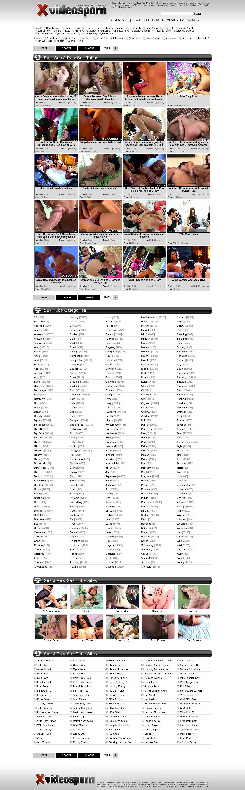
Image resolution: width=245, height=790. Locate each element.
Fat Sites (114, 733)
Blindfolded (40, 467)
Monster (145, 351)
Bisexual (39, 450)
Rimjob (145, 532)
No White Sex (116, 695)
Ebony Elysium (81, 738)
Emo (72, 476)
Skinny (180, 325)
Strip (179, 390)
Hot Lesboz (150, 699)
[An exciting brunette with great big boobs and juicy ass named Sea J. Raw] (144, 139)
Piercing (145, 450)
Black (37, 459)
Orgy (144, 407)
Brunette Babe (53, 28)
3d (35, 317)
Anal (36, 347)
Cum (72, 390)
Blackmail (39, 463)
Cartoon (38, 536)
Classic (74, 321)
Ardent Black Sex (82, 707)
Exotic (73, 493)
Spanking (182, 355)
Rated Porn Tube (82, 686)
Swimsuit (182, 407)
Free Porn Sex (188, 720)
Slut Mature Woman (191, 690)
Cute (72, 403)
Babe (37, 381)
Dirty (72, 441)
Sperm (180, 360)
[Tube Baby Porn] (188, 93)
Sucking (181, 398)
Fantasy (74, 515)
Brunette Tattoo (62, 31)
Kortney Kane (70, 38)
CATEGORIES (189, 20)
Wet (179, 532)
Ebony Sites (115, 673)
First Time (75, 545)
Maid (108, 558)
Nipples (145, 368)
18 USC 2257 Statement (185, 786)
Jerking (109, 484)
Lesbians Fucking (88, 33)
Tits (179, 454)
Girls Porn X (187, 712)
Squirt (180, 368)
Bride (37, 502)
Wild (179, 545)
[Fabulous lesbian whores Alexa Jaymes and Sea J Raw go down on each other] (144, 93)
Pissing (145, 454)
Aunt (36, 377)
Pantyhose (147, 429)
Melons (145, 325)
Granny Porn (151, 686)
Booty (37, 493)
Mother (145, 355)
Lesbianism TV (152, 707)
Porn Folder (187, 733)
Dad (72, 411)
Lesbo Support (152, 729)
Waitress (182, 519)
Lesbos (148, 733)
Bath (36, 394)
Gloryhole (110, 381)
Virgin (180, 510)
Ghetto (109, 364)
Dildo (73, 437)
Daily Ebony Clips (83, 720)
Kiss (107, 497)
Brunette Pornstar (66, 33)
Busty (37, 527)
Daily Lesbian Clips (119, 725)
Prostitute (146, 493)
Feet (72, 523)
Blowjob (38, 476)
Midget (145, 330)
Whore (180, 536)
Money (145, 347)
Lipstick (109, 549)
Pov (143, 472)
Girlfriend (110, 368)
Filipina (74, 536)
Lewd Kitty (150, 738)
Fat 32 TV (114, 729)
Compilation (76, 360)
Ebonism (78, 729)
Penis (144, 437)
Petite (144, 446)
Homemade (112, 424)
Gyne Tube (79, 669)
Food (108, 317)
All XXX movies (51, 610)
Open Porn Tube (189, 729)
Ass (36, 368)
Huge (108, 437)
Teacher (181, 424)
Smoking (182, 338)
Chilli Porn (186, 738)
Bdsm (37, 407)
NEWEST (66, 48)
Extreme (74, 497)
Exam (73, 489)
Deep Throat (77, 424)
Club (72, 338)
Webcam (182, 523)
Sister (180, 321)
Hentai (109, 416)
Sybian (181, 416)
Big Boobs (40, 424)
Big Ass (38, 420)
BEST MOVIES (119, 20)
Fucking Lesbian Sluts (121, 742)
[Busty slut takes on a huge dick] (100, 185)
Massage (110, 566)
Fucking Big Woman (120, 738)
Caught (38, 549)
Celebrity (39, 553)
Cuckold (74, 386)
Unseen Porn (44, 716)
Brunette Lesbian (93, 28)
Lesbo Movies (152, 725)
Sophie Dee (102, 38)
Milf (143, 334)
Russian (145, 536)
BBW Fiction (115, 699)
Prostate (146, 489)
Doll (72, 454)
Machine (110, 553)
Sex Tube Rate (81, 690)
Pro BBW (185, 686)
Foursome (111, 330)
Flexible (74, 566)
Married (109, 562)
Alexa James (53, 38)
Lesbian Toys (44, 31)
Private (145, 484)
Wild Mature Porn (190, 703)
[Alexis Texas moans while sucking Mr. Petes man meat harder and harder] (56, 93)
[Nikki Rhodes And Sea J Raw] (144, 277)
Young (180, 562)
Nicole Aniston (57, 41)
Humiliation (111, 441)
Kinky (108, 493)
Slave (180, 330)
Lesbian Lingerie (141, 31)
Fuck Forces (158, 640)
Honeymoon (112, 429)
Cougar (74, 368)
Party (144, 433)
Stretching (182, 386)
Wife (179, 540)
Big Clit (38, 429)
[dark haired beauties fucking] (56, 185)
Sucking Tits (135, 28)
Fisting (73, 553)
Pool (143, 463)
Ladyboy (110, 515)
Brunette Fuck (122, 31)
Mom (144, 342)
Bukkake (39, 519)
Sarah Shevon (153, 38)
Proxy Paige (171, 38)
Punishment (148, 502)
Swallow (181, 403)
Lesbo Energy (152, 720)
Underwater (183, 484)
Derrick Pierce (76, 41)
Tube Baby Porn (82, 703)
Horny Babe (108, 33)
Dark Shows (80, 725)
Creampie (75, 381)
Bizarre (38, 454)
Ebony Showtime (118, 669)
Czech (73, 407)
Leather (109, 527)
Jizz (107, 489)
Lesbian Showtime (154, 712)
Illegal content (202, 786)
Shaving (145, 562)
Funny (109, 342)
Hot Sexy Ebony (118, 677)
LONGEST (89, 48)
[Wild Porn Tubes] (188, 231)
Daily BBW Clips (118, 720)
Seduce (145, 553)
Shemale (146, 566)
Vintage (181, 506)
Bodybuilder (41, 480)
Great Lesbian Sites (155, 690)
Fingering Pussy (163, 31)
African (38, 330)
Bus (36, 523)
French (109, 334)
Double (74, 463)
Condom (74, 364)
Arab (36, 360)
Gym (108, 398)
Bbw (36, 403)
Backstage (40, 390)
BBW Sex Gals (117, 703)
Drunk (73, 467)
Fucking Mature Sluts (156, 664)
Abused (38, 321)
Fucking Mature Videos (157, 669)
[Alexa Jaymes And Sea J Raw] (188, 277)
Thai (179, 437)
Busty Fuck (168, 28)
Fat (72, 519)
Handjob (110, 407)
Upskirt (181, 497)
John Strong (187, 38)
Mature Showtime (190, 669)
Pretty (144, 480)
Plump (144, 459)
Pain (143, 420)
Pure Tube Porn (82, 682)
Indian (108, 450)
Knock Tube (79, 673)
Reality (145, 510)
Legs (108, 532)
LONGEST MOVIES (165, 20)
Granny (109, 390)
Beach (37, 411)
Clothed (74, 334)
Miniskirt (145, 338)
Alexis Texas (135, 38)
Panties (145, 424)
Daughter (75, 420)
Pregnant (146, 476)
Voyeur (181, 515)
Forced (109, 325)
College (74, 351)
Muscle (145, 360)
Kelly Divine (118, 38)
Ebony (73, 472)
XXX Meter (186, 707)
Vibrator (181, 502)
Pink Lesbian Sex (190, 677)
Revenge (146, 523)
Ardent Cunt (122, 610)
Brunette (39, 510)
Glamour (110, 373)
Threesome (183, 441)
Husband (110, 446)
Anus (37, 355)
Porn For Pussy (189, 716)
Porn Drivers (194, 640)
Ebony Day (79, 733)
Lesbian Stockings (115, 28)
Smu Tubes (79, 699)
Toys (179, 459)
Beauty (38, 416)
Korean (109, 506)
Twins (180, 472)
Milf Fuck (79, 31)
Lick (107, 540)
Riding (144, 527)
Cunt (72, 398)
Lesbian (109, 536)
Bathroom (39, 398)
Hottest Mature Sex (155, 703)
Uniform (181, 489)
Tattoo (180, 420)
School (145, 540)
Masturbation (148, 317)
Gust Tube (79, 664)
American (39, 342)
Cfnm (37, 558)
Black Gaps (79, 716)
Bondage (39, 484)
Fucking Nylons (153, 677)
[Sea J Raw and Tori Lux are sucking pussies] (144, 231)
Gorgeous (111, 386)
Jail (107, 472)
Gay (107, 355)
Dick (72, 433)
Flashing (74, 562)
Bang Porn (158, 610)
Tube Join (86, 610)
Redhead (146, 515)
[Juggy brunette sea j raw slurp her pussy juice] (100, 231)
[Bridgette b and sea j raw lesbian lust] (100, 139)
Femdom (75, 527)
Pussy (144, 506)
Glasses (110, 377)
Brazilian (39, 497)
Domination (76, 459)
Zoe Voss (86, 38)
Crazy (73, 377)
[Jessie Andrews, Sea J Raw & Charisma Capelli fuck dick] (100, 93)
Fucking (109, 338)
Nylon (144, 381)
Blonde (38, 472)
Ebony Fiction (80, 742)
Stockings (182, 377)
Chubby (74, 317)
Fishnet (74, 549)
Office (144, 386)
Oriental (145, 411)
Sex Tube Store (82, 695)
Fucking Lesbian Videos (157, 660)
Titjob (180, 450)
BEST (44, 48)
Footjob (109, 321)
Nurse (144, 377)
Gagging (110, 347)
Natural (145, 364)
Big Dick (38, 437)
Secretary (146, 549)
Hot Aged (149, 695)
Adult (40, 738)
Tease (180, 429)
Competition (76, 355)
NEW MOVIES (140, 20)
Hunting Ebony (117, 686)
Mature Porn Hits (189, 664)
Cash (37, 540)
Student (181, 394)
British (37, 506)
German (110, 360)
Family (73, 510)
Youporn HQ (44, 729)
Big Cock (39, 433)
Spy (179, 364)
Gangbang (111, 351)
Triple (180, 467)
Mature (145, 321)
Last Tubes (87, 640)
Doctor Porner (189, 742)
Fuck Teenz (150, 682)
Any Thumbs (44, 742)
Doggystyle (76, 450)
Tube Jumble (44, 707)
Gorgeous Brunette (184, 31)
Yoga (180, 558)
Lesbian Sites (152, 716)
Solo (179, 342)
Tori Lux (41, 41)
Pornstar (146, 467)
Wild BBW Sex (188, 699)
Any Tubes (79, 660)
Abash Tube (44, 733)
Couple (74, 373)
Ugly (179, 476)
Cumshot (75, 394)
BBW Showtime (117, 707)
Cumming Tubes (118, 716)
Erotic (73, 480)
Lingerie (110, 545)
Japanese (111, 476)
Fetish (73, 532)
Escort (73, 484)
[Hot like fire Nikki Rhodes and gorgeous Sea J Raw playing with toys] (56, 139)
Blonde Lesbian (45, 33)
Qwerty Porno (45, 703)
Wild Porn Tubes (46, 720)
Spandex (182, 351)
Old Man (146, 394)
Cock (73, 342)
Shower (181, 317)
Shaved (145, 558)
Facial (73, 506)
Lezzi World (186, 660)
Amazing (39, 338)
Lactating (110, 510)
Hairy (108, 403)
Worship (181, 549)
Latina (108, 523)
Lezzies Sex (151, 742)
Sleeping (182, 334)
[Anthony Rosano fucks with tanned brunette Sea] (188, 185)
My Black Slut (116, 690)
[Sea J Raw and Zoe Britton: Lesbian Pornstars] (56, 277)
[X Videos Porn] (51, 22)
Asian (37, 364)
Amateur (39, 334)
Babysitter (39, 386)
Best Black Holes (82, 712)
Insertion (110, 459)
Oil (142, 390)
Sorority (181, 347)
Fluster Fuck (51, 640)
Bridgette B (203, 38)
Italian (108, 467)
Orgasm (145, 403)
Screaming (147, 545)
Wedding (182, 527)
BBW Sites (115, 712)
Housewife (111, 433)
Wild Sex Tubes (46, 725)
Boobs (37, 489)
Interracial (111, 463)
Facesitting (76, 502)
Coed (73, 347)
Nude (144, 373)
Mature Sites (187, 673)
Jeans (108, 480)
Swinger (181, 411)
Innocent (110, 454)
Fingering (75, 540)
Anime (37, 351)
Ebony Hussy (116, 664)
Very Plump (186, 695)
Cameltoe (39, 532)
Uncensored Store (47, 712)
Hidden (109, 420)
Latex (108, 519)
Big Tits (38, 441)
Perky (144, 441)
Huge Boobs (152, 28)
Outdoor (145, 416)
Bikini (37, 446)
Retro (144, 519)
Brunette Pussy (72, 28)
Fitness (74, 558)
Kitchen (109, 502)
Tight (179, 446)
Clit (71, 325)
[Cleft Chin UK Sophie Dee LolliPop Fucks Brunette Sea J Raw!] (144, 185)
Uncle (180, 480)
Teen (179, 433)
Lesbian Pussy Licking (99, 31)
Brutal (37, 515)
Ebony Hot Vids (117, 660)
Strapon (181, 381)
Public (144, 497)
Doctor (73, 446)
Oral (143, 398)
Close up (75, 330)
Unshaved (182, 493)
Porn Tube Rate (82, 677)
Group (109, 394)
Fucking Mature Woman (158, 673)
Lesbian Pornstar (186, 28)
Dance (73, 416)
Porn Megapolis (189, 682)
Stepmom (182, 373)
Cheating (39, 562)
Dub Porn (194, 610)
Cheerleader (41, 566)
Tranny (181, 463)
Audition (38, 373)
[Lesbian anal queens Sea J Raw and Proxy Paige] (100, 277)
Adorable (39, 325)
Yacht (180, 553)
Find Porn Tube (189, 725)
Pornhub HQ (122, 640)
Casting (38, 545)
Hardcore (110, 411)
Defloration (76, 429)
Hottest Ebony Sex (119, 682)
